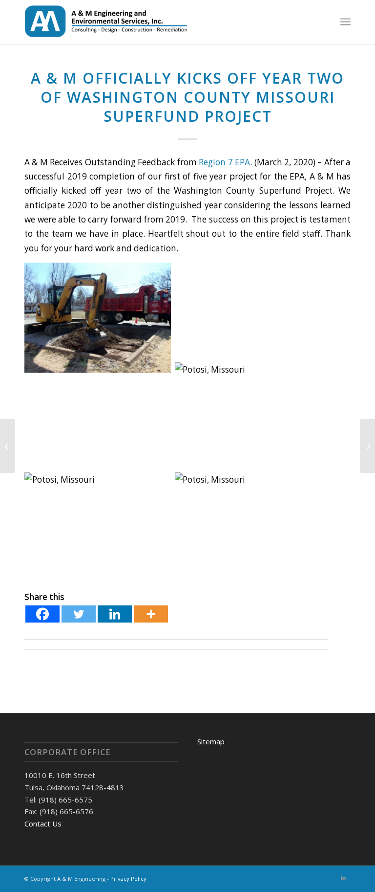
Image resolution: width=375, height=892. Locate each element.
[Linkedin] (115, 614)
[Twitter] (79, 614)
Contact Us (43, 823)
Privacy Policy (128, 878)
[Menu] (345, 22)
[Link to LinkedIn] (343, 877)
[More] (151, 614)
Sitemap (211, 741)
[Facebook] (42, 614)
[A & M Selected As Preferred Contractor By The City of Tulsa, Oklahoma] (7, 446)
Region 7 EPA (224, 162)
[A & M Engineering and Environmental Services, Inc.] (107, 22)
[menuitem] (345, 22)
